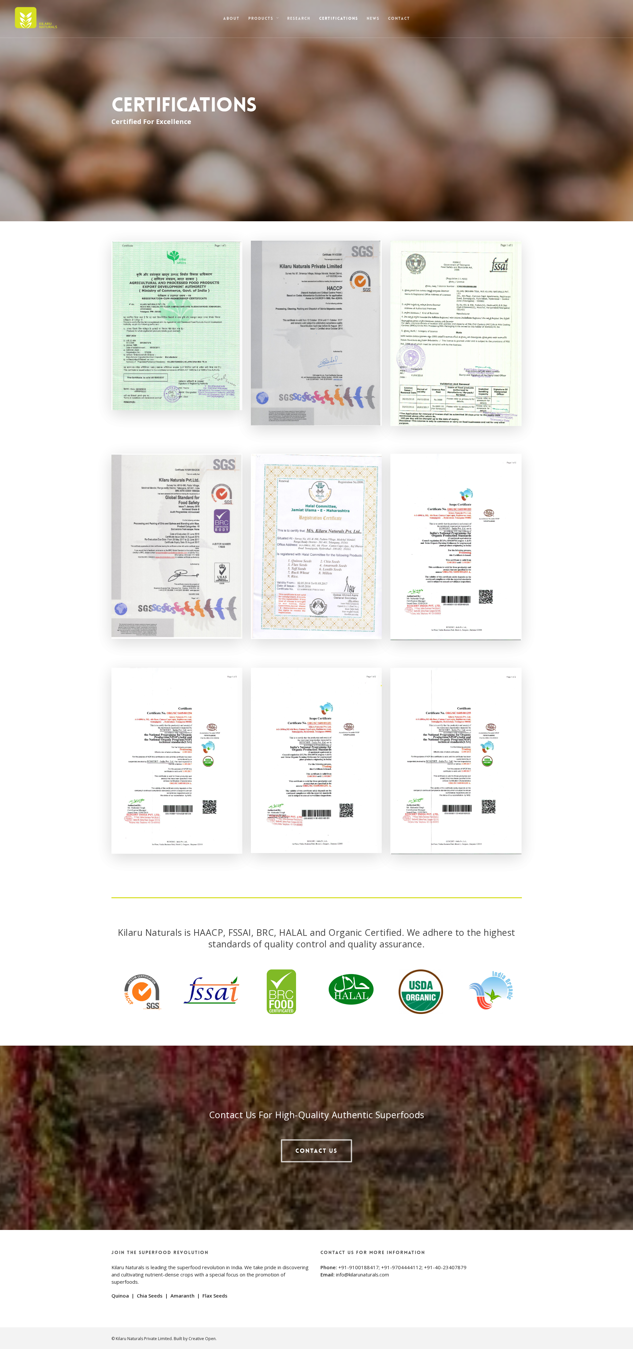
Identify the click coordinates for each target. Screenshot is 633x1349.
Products (260, 18)
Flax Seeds (214, 1295)
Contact (399, 18)
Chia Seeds (150, 1295)
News (373, 18)
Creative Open (202, 1338)
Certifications (338, 18)
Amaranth (182, 1295)
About (231, 18)
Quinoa (120, 1295)
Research (299, 18)
